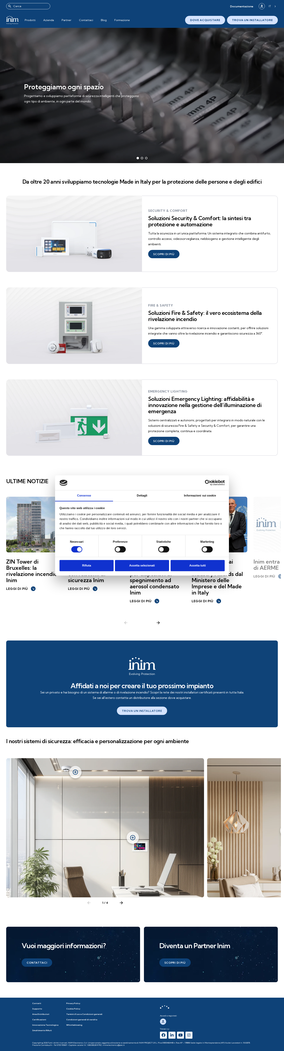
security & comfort (168, 210)
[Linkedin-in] (171, 1035)
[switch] (120, 549)
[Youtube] (180, 1035)
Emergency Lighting (168, 391)
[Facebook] (163, 1035)
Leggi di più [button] (20, 589)
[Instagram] (188, 1035)
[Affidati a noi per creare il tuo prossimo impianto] (142, 666)
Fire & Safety (160, 305)
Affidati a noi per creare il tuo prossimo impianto (142, 685)
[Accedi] (262, 6)
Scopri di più (40, 104)
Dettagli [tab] (142, 495)
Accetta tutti (197, 565)
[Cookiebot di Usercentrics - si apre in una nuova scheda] (208, 483)
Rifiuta (86, 565)
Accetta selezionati (142, 565)
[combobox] (28, 6)
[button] (242, 6)
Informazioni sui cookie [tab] (200, 495)
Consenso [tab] (84, 495)
